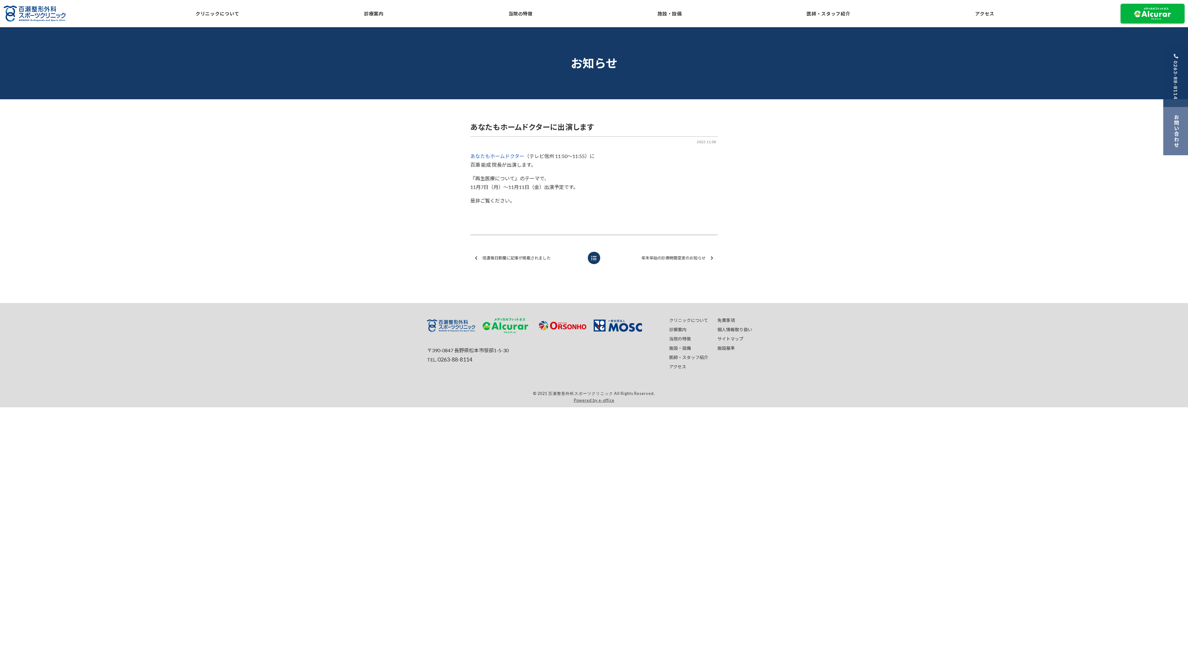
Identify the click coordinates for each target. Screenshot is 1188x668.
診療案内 (374, 13)
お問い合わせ (1176, 131)
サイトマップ (730, 338)
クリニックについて (217, 13)
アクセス (984, 13)
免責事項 (726, 320)
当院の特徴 (520, 13)
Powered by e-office (594, 400)
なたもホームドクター (499, 156)
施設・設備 (669, 13)
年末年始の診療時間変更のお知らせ (673, 257)
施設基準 (726, 348)
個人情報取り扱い (734, 329)
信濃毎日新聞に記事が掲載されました (516, 257)
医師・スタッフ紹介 (828, 13)
